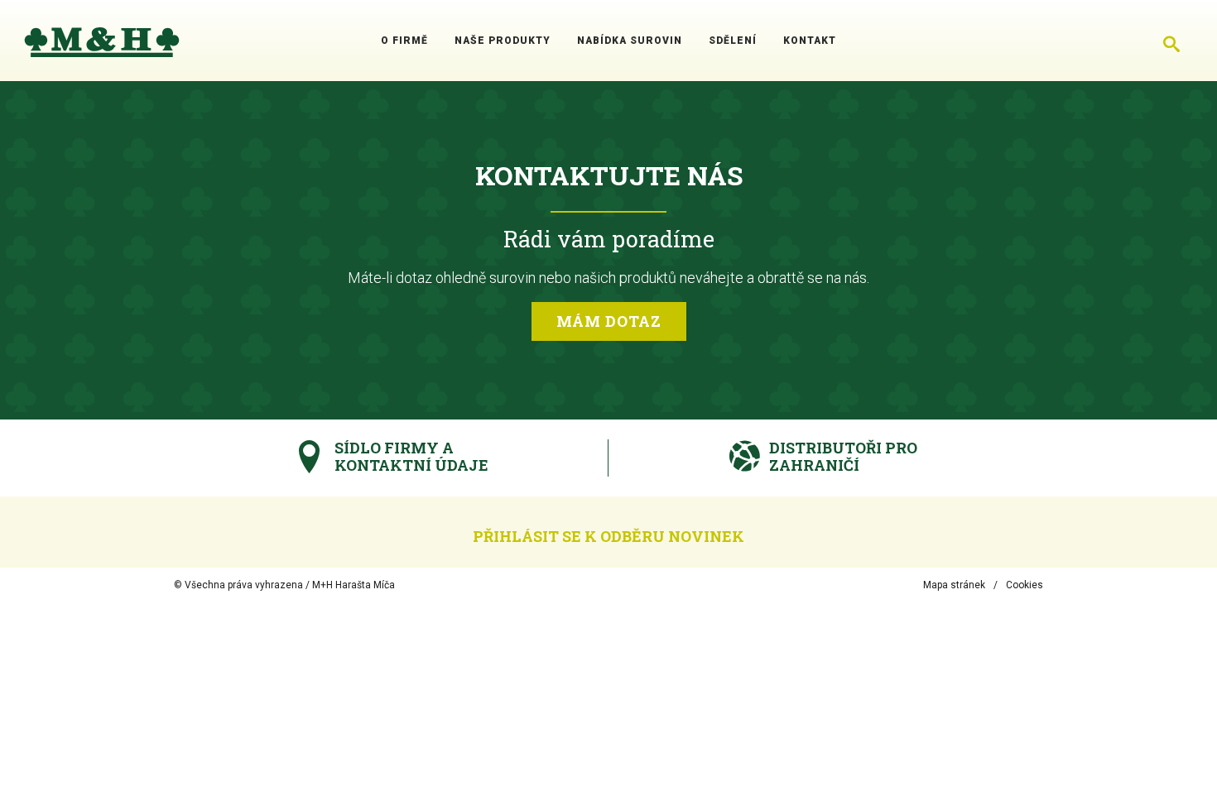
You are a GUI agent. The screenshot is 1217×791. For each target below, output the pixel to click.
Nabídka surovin (629, 40)
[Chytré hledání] (1171, 40)
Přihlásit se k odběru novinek (608, 536)
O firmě (404, 40)
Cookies (1024, 585)
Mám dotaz (608, 321)
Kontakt (809, 40)
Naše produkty (503, 40)
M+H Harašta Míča (353, 585)
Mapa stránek (954, 585)
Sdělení (733, 40)
